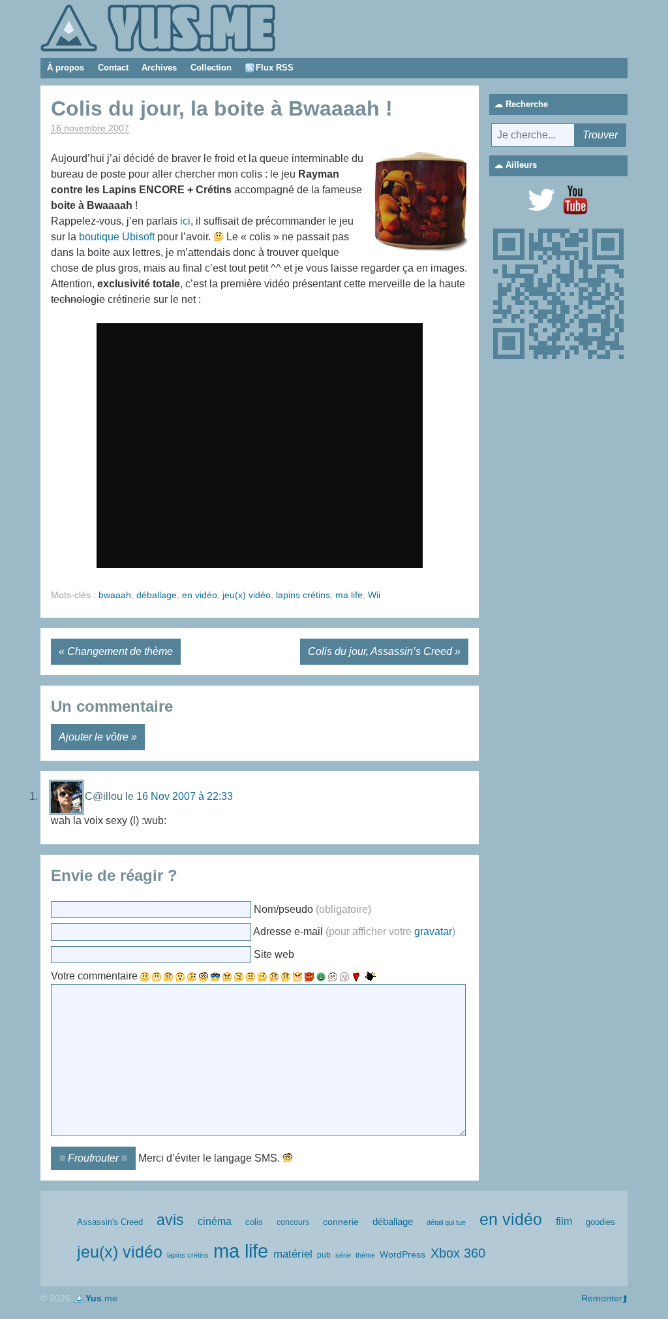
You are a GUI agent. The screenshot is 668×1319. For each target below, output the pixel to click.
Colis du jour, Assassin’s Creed (380, 651)
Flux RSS (275, 67)
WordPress (402, 1254)
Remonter (601, 1298)
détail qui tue (446, 1222)
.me (101, 1298)
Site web (274, 954)
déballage (156, 595)
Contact (113, 67)
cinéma (215, 1221)
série (343, 1255)
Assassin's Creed (110, 1222)
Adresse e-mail (354, 932)
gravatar (433, 932)
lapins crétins (303, 595)
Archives (159, 67)
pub (324, 1255)
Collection (211, 67)
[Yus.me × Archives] (157, 27)
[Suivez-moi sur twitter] (541, 199)
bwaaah (115, 595)
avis (170, 1220)
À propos (65, 67)
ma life (349, 595)
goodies (600, 1222)
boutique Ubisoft (117, 236)
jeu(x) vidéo (246, 595)
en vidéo (199, 595)
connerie (341, 1221)
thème (365, 1255)
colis (254, 1222)
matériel (292, 1254)
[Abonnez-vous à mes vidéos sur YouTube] (575, 199)
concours (293, 1222)
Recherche (527, 104)
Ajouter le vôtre (94, 736)
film (564, 1221)
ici (185, 221)
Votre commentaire (94, 975)
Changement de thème (120, 651)
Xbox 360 (458, 1253)
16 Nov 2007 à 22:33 (184, 796)
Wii (374, 595)
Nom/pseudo (312, 909)
